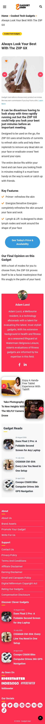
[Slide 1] (22, 89)
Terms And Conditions (14, 560)
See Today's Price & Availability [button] (22, 242)
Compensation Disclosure (16, 594)
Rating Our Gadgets (12, 589)
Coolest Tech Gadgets (23, 15)
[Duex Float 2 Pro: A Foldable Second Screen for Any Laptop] (9, 443)
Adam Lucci (22, 304)
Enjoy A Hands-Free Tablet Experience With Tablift (31, 385)
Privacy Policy (9, 555)
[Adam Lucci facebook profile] (19, 365)
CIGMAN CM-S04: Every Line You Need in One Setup (28, 466)
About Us (7, 518)
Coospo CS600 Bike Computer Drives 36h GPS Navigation (27, 487)
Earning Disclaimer (12, 572)
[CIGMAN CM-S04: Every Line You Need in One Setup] (9, 464)
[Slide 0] (18, 89)
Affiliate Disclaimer (12, 566)
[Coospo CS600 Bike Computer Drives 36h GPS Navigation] (9, 484)
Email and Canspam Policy (16, 577)
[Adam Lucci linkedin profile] (25, 365)
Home (5, 15)
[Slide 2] (27, 89)
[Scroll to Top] (40, 717)
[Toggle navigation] (5, 7)
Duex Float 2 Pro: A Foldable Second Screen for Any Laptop (28, 446)
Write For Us (8, 535)
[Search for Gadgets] (41, 7)
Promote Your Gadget (14, 529)
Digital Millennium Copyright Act (19, 583)
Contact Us (8, 549)
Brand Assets (9, 523)
